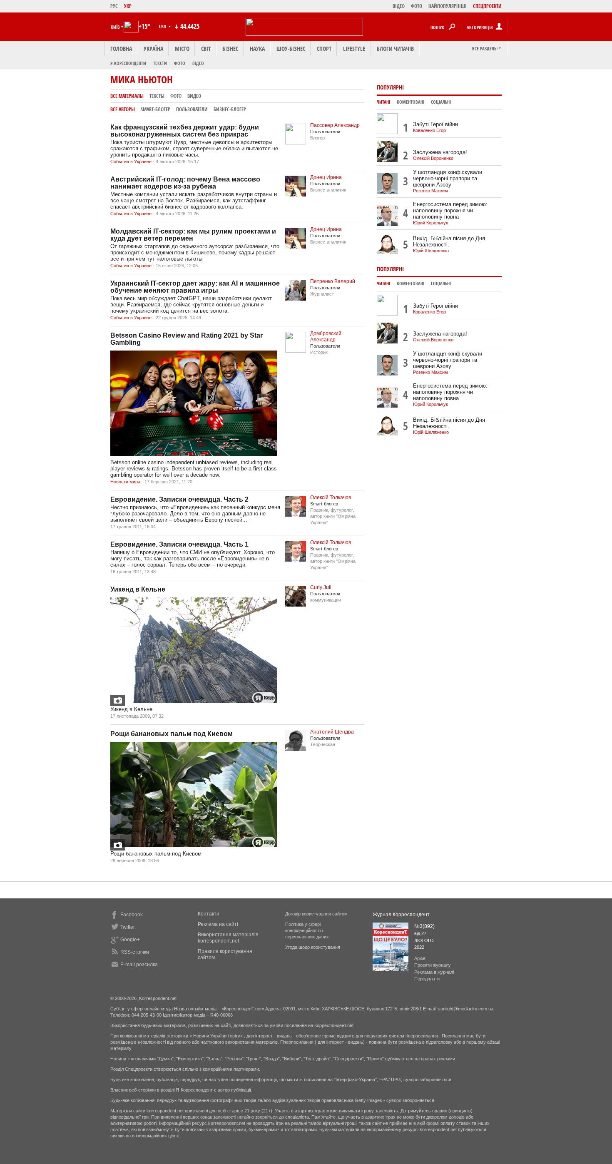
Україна (153, 48)
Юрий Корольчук (430, 222)
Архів (419, 958)
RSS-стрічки (134, 952)
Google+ (130, 940)
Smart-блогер (155, 109)
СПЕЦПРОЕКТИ (487, 6)
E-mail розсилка (139, 965)
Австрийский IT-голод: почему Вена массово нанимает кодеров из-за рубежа (185, 183)
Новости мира (125, 481)
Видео (194, 95)
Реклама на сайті (218, 924)
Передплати (427, 978)
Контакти (208, 914)
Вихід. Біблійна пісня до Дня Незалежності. (449, 241)
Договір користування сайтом (316, 913)
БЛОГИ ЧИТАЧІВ (395, 48)
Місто (182, 48)
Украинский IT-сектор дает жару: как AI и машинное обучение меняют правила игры (195, 287)
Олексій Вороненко (433, 158)
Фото (179, 63)
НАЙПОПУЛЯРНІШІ (447, 6)
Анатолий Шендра (332, 732)
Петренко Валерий (332, 281)
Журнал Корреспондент (401, 915)
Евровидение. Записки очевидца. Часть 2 (179, 499)
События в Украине (131, 161)
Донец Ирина (326, 177)
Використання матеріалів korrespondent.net (228, 938)
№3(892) (424, 926)
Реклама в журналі (434, 972)
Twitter (127, 927)
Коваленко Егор (429, 130)
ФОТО (416, 6)
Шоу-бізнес (290, 48)
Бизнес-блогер (230, 109)
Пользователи (192, 109)
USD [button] (163, 26)
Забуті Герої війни (435, 124)
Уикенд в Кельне (137, 589)
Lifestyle (354, 48)
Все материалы (127, 95)
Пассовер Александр (335, 125)
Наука (257, 48)
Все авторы (122, 109)
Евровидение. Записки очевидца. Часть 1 (179, 544)
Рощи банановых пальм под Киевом (171, 733)
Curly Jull (320, 587)
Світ (206, 48)
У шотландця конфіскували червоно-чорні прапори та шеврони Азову (447, 178)
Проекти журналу (432, 965)
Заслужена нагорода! (440, 152)
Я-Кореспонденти (128, 63)
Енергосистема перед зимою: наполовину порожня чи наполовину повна (450, 210)
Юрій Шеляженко (431, 250)
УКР (128, 6)
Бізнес (230, 48)
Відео (198, 63)
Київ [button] (115, 27)
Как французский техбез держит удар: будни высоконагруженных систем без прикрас (184, 131)
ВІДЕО (399, 6)
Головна (121, 48)
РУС (114, 6)
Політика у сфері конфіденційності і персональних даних (307, 930)
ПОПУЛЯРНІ (390, 87)
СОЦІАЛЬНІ (441, 101)
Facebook (131, 915)
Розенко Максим (430, 190)
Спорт (324, 48)
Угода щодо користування (312, 947)
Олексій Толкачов (330, 497)
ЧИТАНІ (383, 101)
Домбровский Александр (325, 337)
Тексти (160, 63)
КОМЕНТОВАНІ (410, 101)
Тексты (156, 95)
